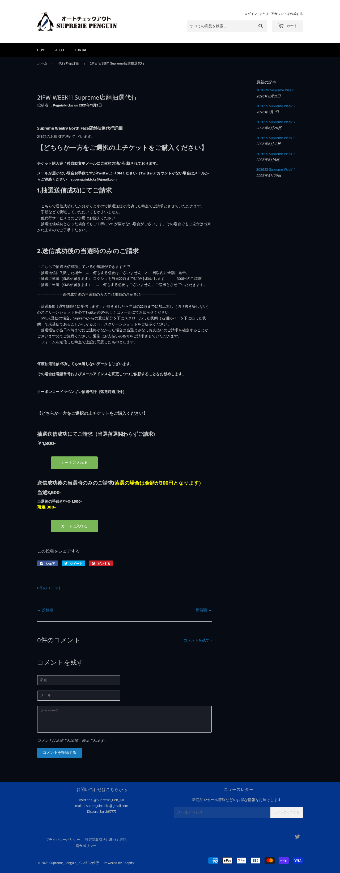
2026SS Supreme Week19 (276, 106)
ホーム (42, 63)
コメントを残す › (198, 640)
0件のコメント (49, 588)
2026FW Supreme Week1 (275, 90)
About (60, 50)
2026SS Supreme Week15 (275, 154)
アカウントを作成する (287, 14)
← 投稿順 (45, 610)
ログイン (250, 14)
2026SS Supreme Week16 (276, 138)
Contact (82, 50)
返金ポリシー (86, 846)
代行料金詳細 (68, 63)
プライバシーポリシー (62, 839)
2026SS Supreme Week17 (275, 122)
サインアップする (286, 812)
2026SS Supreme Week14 (275, 169)
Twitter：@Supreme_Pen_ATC (101, 800)
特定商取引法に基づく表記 (105, 839)
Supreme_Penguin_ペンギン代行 (74, 863)
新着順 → (204, 610)
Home (41, 50)
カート (291, 26)
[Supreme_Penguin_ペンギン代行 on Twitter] (297, 837)
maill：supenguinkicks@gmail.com (101, 805)
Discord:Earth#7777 (101, 811)
